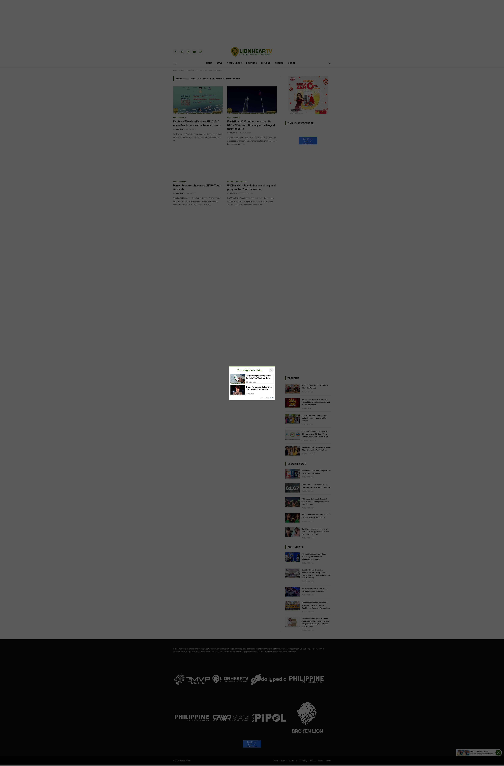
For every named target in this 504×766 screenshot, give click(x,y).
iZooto (271, 398)
